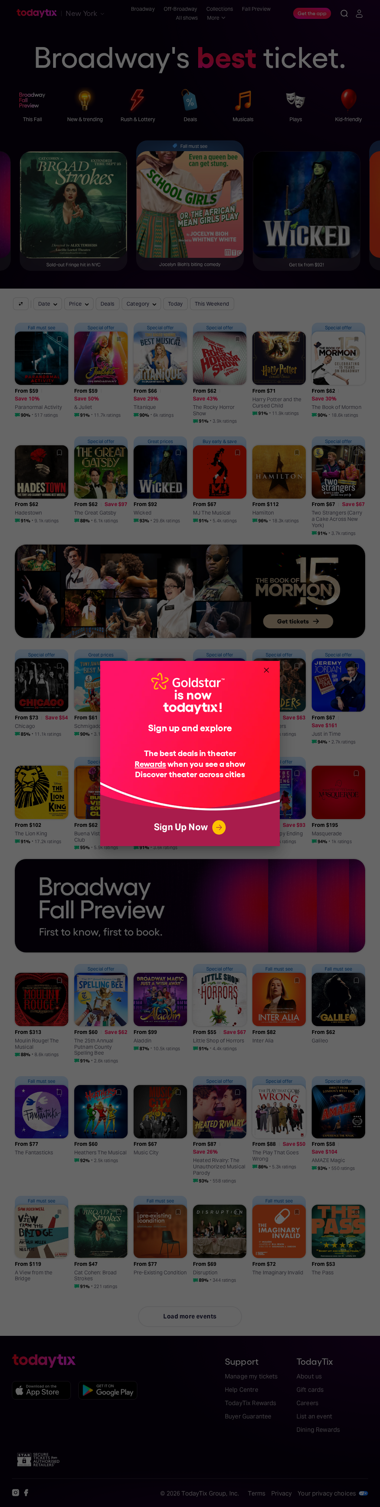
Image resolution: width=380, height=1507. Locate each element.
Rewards (150, 763)
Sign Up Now (181, 827)
